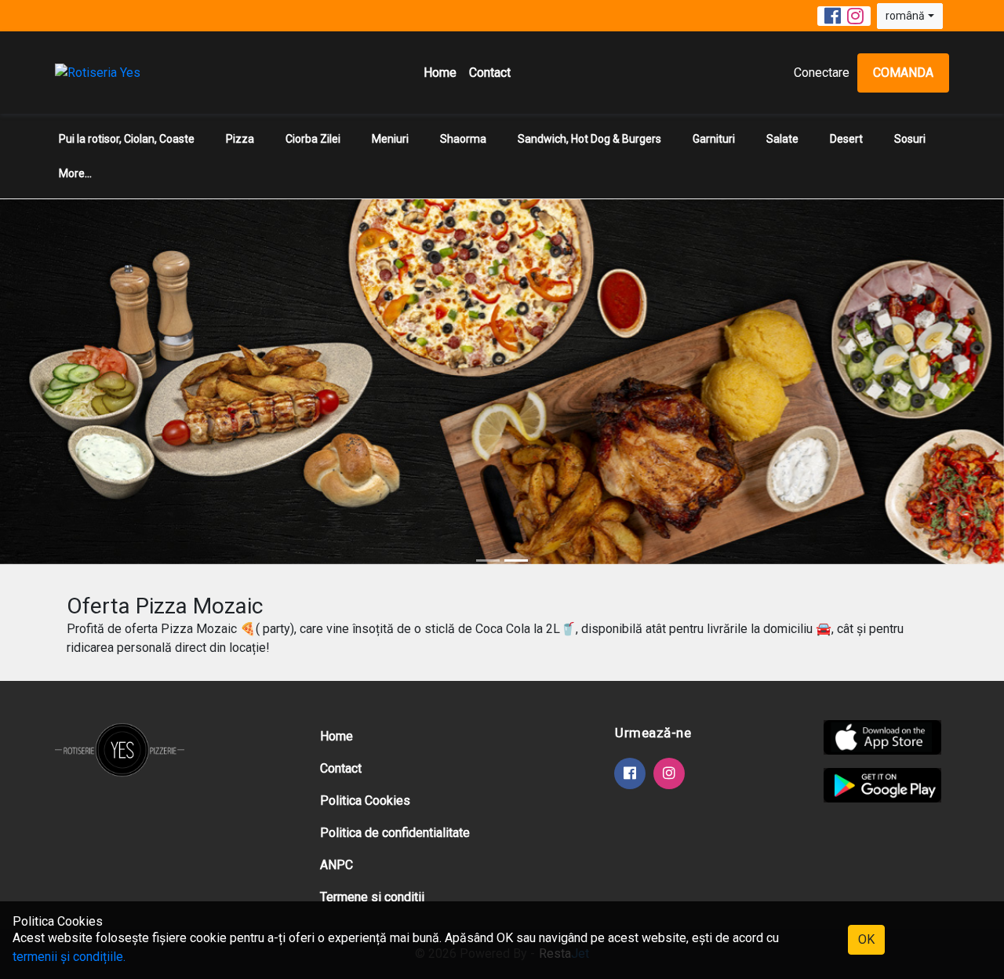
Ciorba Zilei (313, 139)
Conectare (821, 72)
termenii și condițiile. (69, 956)
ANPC (336, 864)
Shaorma (463, 139)
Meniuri (390, 139)
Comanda (903, 72)
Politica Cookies (365, 800)
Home (440, 72)
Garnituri (714, 139)
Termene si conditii (372, 897)
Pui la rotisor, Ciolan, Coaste (127, 139)
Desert (846, 139)
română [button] (905, 15)
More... (75, 173)
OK (866, 939)
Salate (782, 139)
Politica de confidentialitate (395, 832)
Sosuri (910, 139)
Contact (490, 72)
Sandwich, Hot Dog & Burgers (589, 139)
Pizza (240, 139)
